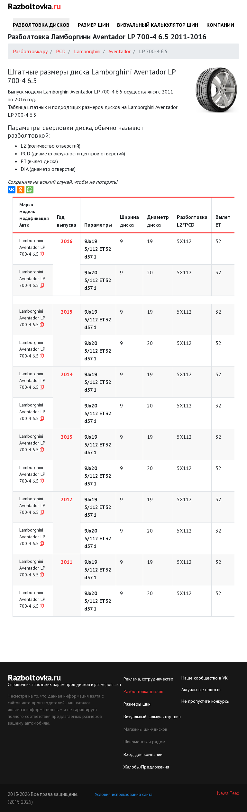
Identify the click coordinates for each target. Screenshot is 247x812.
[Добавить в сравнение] (42, 254)
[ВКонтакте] (11, 189)
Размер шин (93, 25)
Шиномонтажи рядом (144, 742)
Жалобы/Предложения (146, 767)
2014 (66, 374)
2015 (66, 311)
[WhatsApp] (29, 189)
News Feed (228, 793)
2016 (66, 241)
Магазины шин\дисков (145, 729)
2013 (66, 437)
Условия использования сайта (123, 794)
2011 (66, 562)
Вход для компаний (143, 754)
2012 (66, 499)
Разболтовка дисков (41, 25)
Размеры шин (137, 704)
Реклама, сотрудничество (148, 679)
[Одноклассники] (20, 189)
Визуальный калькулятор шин (157, 25)
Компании (220, 25)
